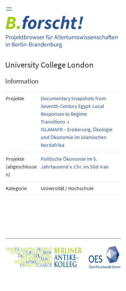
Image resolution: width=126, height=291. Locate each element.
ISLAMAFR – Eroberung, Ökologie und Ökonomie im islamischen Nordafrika (76, 137)
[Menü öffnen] (9, 9)
